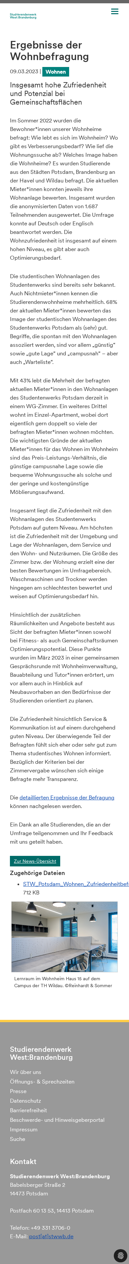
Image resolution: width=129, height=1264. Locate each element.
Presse (18, 1091)
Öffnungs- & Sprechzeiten (42, 1081)
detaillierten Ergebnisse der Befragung (67, 797)
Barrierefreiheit (28, 1110)
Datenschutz (25, 1100)
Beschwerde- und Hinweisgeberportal (57, 1120)
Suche (17, 1139)
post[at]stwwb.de (51, 1236)
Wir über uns (25, 1072)
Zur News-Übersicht (35, 861)
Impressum (23, 1129)
